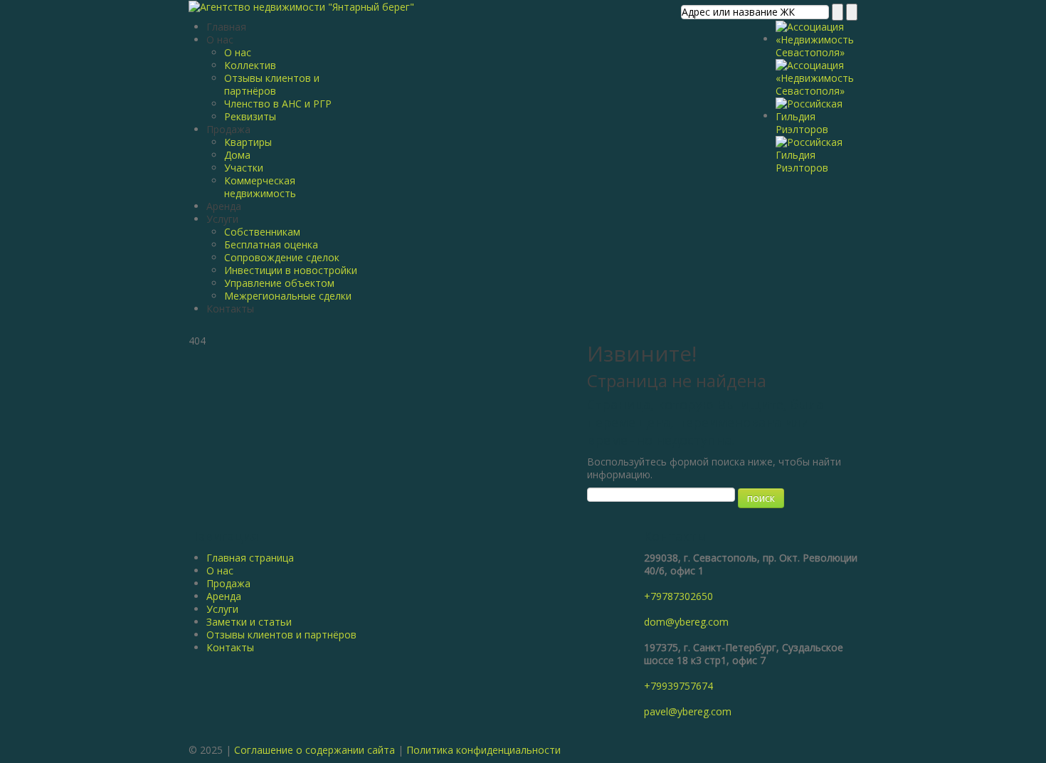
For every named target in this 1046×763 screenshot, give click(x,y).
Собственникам (262, 231)
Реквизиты (250, 116)
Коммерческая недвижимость (260, 187)
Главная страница (250, 557)
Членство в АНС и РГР (278, 103)
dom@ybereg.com (686, 621)
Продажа (228, 129)
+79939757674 (678, 686)
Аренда (223, 206)
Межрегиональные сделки (288, 295)
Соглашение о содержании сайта (314, 750)
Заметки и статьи (249, 621)
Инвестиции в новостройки (290, 270)
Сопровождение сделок (281, 257)
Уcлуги (222, 609)
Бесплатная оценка (271, 244)
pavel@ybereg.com (687, 711)
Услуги (222, 219)
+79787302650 (678, 596)
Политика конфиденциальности (483, 750)
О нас (219, 39)
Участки (243, 167)
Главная (226, 26)
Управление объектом (279, 283)
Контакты (230, 308)
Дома (237, 155)
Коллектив (250, 65)
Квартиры (248, 142)
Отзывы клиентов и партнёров (271, 84)
